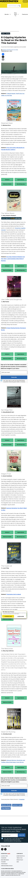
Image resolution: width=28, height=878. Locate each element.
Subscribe (25, 1)
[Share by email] (3, 59)
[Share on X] (3, 57)
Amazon (7, 179)
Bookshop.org (20, 184)
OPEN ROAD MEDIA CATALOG (6, 865)
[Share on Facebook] (3, 54)
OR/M (18, 861)
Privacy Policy (20, 859)
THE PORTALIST (4, 863)
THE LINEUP (3, 861)
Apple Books (20, 179)
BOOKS (8, 33)
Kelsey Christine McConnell (10, 49)
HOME (3, 33)
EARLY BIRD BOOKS (5, 859)
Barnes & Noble (7, 184)
